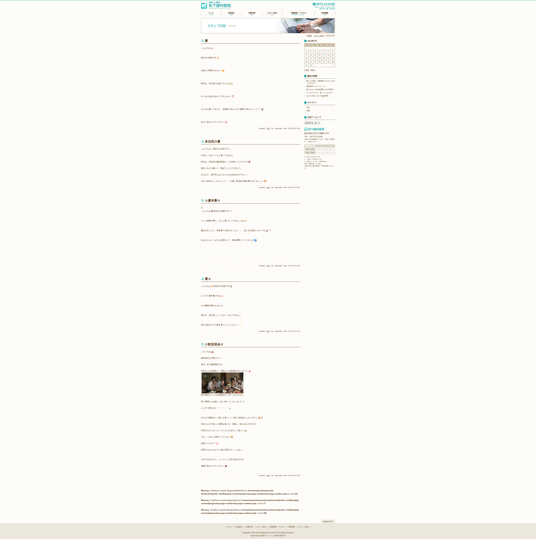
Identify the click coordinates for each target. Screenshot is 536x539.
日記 (268, 128)
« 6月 (306, 70)
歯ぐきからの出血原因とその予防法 (320, 89)
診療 (308, 111)
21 (328, 58)
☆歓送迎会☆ (214, 344)
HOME (309, 36)
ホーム (229, 527)
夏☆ (208, 279)
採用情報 (291, 527)
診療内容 (249, 527)
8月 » (313, 70)
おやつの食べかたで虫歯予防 (317, 96)
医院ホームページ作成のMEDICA (273, 536)
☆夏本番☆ (212, 200)
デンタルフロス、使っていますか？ (320, 93)
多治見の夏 (212, 141)
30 (306, 65)
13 (324, 55)
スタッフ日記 (319, 36)
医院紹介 (239, 527)
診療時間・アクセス (277, 527)
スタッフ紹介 (261, 527)
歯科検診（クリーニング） (317, 86)
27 (324, 62)
